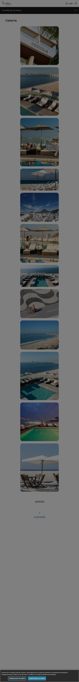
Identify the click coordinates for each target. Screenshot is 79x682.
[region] (39, 676)
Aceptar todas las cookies (37, 678)
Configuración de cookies (17, 678)
